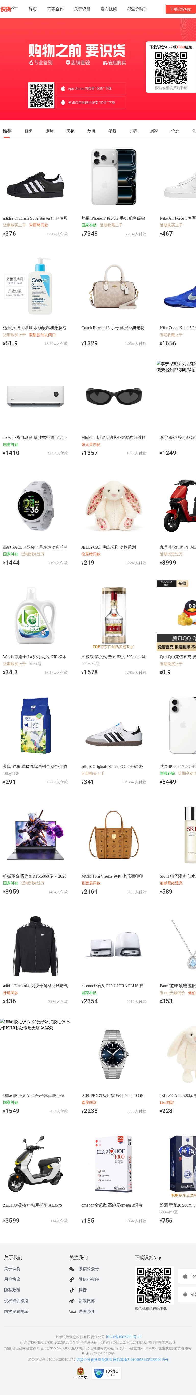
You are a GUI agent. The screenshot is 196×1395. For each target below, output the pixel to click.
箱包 (112, 130)
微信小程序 (89, 1279)
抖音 (83, 1290)
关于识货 (82, 9)
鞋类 (28, 130)
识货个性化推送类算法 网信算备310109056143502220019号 (122, 1360)
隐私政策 (12, 1290)
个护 (175, 130)
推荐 (7, 131)
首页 (32, 9)
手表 (133, 130)
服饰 (49, 130)
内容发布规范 (16, 1311)
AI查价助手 (137, 9)
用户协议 (12, 1279)
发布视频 (109, 9)
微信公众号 (89, 1268)
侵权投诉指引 (16, 1301)
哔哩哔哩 (87, 1311)
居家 (154, 130)
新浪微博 (87, 1301)
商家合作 (55, 9)
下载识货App (180, 9)
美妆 (70, 130)
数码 (91, 130)
